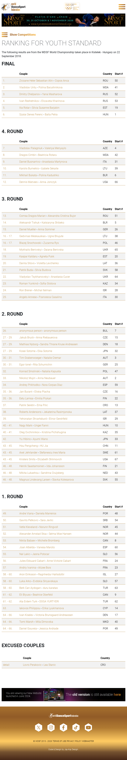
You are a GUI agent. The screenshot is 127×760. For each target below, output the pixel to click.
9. (4, 161)
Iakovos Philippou (29, 608)
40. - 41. (7, 425)
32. (5, 371)
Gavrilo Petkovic (28, 520)
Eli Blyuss (25, 594)
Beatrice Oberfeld (43, 594)
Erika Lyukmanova (53, 608)
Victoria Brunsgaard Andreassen (54, 615)
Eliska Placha (42, 391)
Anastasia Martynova (54, 161)
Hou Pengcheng (28, 445)
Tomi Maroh (26, 621)
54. (5, 547)
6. (4, 114)
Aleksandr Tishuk (29, 222)
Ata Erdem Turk (28, 601)
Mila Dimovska (44, 621)
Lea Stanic (50, 664)
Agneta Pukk (47, 256)
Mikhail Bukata (28, 175)
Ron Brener (25, 290)
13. (5, 215)
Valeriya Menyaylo (55, 148)
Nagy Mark (25, 425)
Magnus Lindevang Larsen (34, 479)
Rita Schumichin (42, 364)
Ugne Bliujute (55, 236)
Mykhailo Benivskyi (30, 249)
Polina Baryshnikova (51, 87)
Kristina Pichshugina (54, 432)
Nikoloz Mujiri (27, 378)
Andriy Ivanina (27, 567)
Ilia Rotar (24, 107)
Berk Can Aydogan (30, 587)
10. (5, 168)
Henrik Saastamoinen (31, 466)
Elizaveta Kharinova (52, 101)
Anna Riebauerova (46, 337)
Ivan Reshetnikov (29, 101)
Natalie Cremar (52, 357)
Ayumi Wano (40, 439)
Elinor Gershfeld (58, 418)
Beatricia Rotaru (47, 154)
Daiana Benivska (54, 249)
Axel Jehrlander (28, 452)
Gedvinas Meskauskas (32, 236)
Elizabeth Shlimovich (50, 459)
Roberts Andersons (30, 412)
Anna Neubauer (47, 378)
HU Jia (44, 445)
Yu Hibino (25, 439)
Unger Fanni (41, 425)
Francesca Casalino (50, 297)
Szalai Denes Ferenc (31, 114)
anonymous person (30, 330)
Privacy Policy (74, 741)
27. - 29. (7, 337)
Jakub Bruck (26, 337)
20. (5, 263)
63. (5, 608)
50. (5, 520)
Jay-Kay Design (71, 749)
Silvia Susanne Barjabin (45, 107)
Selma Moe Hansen (60, 533)
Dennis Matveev (28, 182)
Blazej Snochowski (30, 242)
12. (5, 182)
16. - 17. (7, 236)
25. (5, 297)
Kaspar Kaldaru (28, 256)
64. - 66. (7, 615)
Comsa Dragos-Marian (32, 215)
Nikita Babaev (27, 540)
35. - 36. (7, 391)
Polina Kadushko (49, 175)
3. (4, 94)
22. (5, 276)
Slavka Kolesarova (63, 479)
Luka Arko (25, 581)
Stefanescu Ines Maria (52, 452)
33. (5, 378)
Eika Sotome (45, 351)
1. (4, 80)
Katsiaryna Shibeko (53, 222)
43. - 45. (7, 445)
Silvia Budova (43, 270)
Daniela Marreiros (46, 513)
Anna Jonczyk (48, 182)
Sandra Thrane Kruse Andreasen (59, 344)
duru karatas (50, 587)
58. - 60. (7, 574)
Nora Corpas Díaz (52, 384)
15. (5, 229)
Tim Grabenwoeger (30, 357)
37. (5, 405)
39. (5, 418)
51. (5, 527)
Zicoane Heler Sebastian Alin (36, 80)
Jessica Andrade (48, 628)
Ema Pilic (42, 405)
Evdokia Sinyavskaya (45, 581)
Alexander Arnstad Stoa (33, 533)
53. (5, 540)
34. (5, 384)
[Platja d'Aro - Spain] (63, 20)
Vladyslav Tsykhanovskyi (34, 276)
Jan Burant (25, 391)
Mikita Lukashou (29, 472)
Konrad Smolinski (29, 371)
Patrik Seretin (27, 405)
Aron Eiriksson (27, 574)
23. (5, 283)
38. (5, 412)
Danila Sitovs (27, 263)
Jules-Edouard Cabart (32, 560)
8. (4, 154)
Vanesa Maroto (46, 547)
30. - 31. (7, 357)
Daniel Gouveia (28, 628)
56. (5, 560)
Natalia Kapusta (51, 371)
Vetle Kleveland (28, 527)
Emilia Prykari (43, 398)
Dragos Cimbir (27, 154)
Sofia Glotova (48, 283)
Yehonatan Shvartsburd (33, 418)
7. (4, 148)
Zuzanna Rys (51, 242)
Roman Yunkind (28, 283)
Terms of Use (59, 741)
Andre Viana (26, 513)
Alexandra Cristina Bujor (62, 215)
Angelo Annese (28, 297)
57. (5, 567)
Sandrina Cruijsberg (52, 472)
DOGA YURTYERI (49, 601)
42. (5, 439)
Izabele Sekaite (49, 168)
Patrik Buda (26, 270)
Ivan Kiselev (26, 615)
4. (4, 101)
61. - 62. (7, 594)
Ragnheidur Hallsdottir (51, 574)
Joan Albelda (27, 547)
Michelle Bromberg (49, 540)
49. (5, 513)
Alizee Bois (44, 567)
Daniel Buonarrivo (29, 161)
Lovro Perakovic (32, 664)
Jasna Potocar (40, 554)
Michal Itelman (43, 290)
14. (5, 222)
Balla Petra (51, 114)
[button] (63, 35)
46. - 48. (7, 466)
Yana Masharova (52, 94)
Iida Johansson (55, 466)
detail (6, 664)
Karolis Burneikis (29, 168)
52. (5, 533)
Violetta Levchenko (48, 263)
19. (5, 256)
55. (5, 554)
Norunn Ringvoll (48, 527)
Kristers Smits (27, 459)
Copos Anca (62, 80)
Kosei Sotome (27, 351)
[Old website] (63, 694)
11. (5, 175)
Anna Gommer (46, 229)
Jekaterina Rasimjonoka (57, 412)
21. (5, 270)
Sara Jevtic (46, 520)
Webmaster (88, 741)
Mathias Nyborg (28, 344)
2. (4, 87)
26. (5, 330)
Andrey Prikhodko (29, 384)
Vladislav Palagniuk (30, 148)
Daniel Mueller (27, 229)
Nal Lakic (24, 554)
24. (5, 290)
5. (4, 107)
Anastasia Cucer (60, 276)
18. (5, 249)
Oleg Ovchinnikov (29, 432)
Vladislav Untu (27, 87)
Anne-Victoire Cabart (59, 560)
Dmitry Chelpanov (29, 94)
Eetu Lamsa (26, 398)
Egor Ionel (25, 364)
